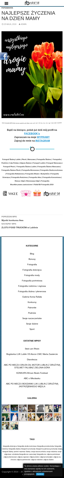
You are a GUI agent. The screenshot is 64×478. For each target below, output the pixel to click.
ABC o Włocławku (32, 378)
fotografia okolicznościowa (26, 446)
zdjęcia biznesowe (10, 457)
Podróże (32, 313)
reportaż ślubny (25, 451)
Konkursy (32, 302)
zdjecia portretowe (53, 454)
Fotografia (7, 8)
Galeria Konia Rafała (32, 297)
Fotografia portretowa (32, 280)
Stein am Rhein (32, 349)
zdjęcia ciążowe (23, 457)
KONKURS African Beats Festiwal (32, 373)
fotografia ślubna (15, 449)
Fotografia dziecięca (32, 270)
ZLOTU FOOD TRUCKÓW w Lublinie (19, 226)
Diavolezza (32, 359)
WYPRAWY (43, 137)
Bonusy (32, 259)
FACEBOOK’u (32, 133)
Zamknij (40, 474)
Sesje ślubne (32, 324)
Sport (32, 329)
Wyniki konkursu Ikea (12, 218)
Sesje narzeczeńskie (32, 318)
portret (16, 451)
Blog (32, 253)
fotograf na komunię (28, 449)
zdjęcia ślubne (48, 459)
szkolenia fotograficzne (20, 454)
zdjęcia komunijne (46, 457)
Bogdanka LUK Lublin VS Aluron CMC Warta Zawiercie (32, 354)
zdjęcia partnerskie (23, 459)
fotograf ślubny (8, 451)
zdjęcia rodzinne (37, 459)
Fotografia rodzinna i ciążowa (32, 286)
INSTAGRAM (42, 140)
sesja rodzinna (51, 451)
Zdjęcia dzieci (34, 457)
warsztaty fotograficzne (37, 454)
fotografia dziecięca (10, 446)
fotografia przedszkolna (45, 446)
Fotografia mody (32, 275)
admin (23, 24)
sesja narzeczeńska (38, 451)
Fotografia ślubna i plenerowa (32, 291)
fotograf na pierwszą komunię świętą (49, 449)
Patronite (32, 307)
